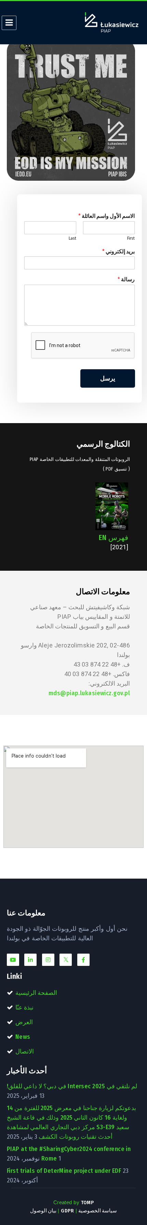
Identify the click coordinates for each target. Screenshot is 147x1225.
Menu (9, 23)
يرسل (107, 378)
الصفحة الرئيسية (36, 993)
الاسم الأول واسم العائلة (106, 216)
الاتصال (24, 1051)
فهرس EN (113, 537)
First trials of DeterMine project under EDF (64, 1171)
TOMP (87, 1202)
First (131, 238)
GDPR (67, 1211)
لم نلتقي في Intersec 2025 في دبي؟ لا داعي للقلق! (72, 1086)
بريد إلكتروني (118, 251)
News (22, 1037)
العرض (24, 1022)
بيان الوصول (43, 1211)
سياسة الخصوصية (97, 1211)
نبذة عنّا (24, 1007)
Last (72, 238)
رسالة (126, 279)
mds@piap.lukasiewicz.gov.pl (89, 693)
